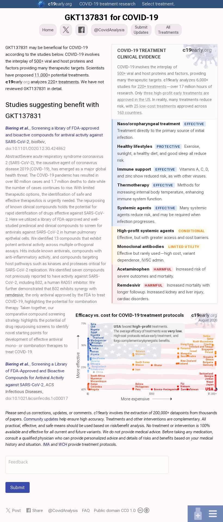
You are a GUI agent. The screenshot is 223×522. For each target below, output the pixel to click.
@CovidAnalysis (63, 510)
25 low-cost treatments (155, 106)
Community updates (41, 419)
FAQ (86, 510)
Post (16, 510)
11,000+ (42, 75)
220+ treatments (152, 86)
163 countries (129, 112)
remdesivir (14, 295)
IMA (46, 444)
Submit (17, 487)
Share (37, 510)
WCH (62, 444)
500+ (121, 73)
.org (60, 4)
